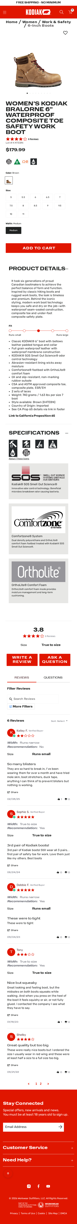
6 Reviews (33, 139)
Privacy (14, 1213)
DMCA (63, 1213)
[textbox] (69, 722)
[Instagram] (29, 1187)
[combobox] (59, 721)
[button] (14, 792)
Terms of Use (28, 1213)
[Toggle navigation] (4, 12)
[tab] (22, 660)
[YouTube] (48, 1187)
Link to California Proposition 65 (32, 416)
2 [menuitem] (41, 1083)
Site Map (53, 1213)
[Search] (61, 12)
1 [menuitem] (36, 1083)
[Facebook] (38, 1187)
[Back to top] (8, 1172)
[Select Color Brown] (10, 180)
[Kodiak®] (38, 12)
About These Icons (19, 459)
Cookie (41, 1213)
